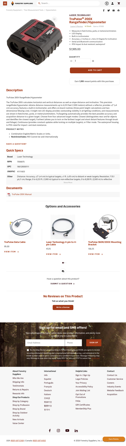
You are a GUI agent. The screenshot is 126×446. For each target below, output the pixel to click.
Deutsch (48, 390)
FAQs (78, 401)
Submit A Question (61, 284)
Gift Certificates (83, 405)
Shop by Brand (19, 409)
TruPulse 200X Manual (21, 194)
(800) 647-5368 (17, 440)
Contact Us (112, 375)
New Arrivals (18, 419)
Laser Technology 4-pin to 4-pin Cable (61, 243)
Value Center (18, 423)
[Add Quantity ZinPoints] (93, 61)
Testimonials (18, 386)
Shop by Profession (21, 405)
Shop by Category (20, 401)
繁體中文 (48, 406)
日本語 (47, 398)
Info (45, 375)
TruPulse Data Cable (14, 242)
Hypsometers (51, 10)
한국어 (47, 409)
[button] (63, 263)
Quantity (74, 57)
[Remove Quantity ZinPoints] (71, 61)
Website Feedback (115, 390)
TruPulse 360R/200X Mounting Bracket (104, 243)
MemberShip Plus (83, 408)
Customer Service (115, 379)
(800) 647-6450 (39, 440)
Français (48, 386)
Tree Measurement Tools (33, 10)
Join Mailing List (83, 390)
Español (47, 379)
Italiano (47, 394)
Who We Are (18, 378)
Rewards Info (18, 393)
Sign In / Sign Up (83, 375)
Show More (68, 182)
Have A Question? (16, 144)
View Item (10, 252)
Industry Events (114, 386)
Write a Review (63, 307)
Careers (110, 383)
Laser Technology (80, 15)
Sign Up (94, 343)
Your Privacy (81, 383)
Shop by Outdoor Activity (20, 414)
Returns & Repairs (21, 389)
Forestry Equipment (14, 10)
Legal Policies (82, 379)
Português (48, 383)
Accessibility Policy (84, 386)
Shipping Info (18, 382)
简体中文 (48, 402)
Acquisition (112, 394)
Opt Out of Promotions (81, 396)
